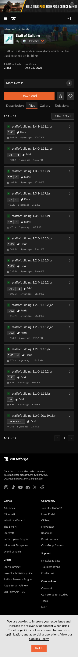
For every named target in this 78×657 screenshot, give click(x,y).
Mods (25, 29)
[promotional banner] (39, 6)
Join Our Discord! (51, 508)
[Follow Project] (70, 96)
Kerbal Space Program (16, 539)
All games (9, 508)
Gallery (45, 106)
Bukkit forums (49, 539)
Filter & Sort (63, 116)
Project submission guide (18, 573)
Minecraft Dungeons (16, 545)
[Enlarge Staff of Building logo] (9, 39)
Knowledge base (50, 560)
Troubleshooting (50, 567)
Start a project (12, 567)
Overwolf (46, 588)
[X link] (35, 487)
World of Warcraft (14, 520)
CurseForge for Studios (54, 594)
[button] (39, 131)
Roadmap (46, 533)
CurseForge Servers (52, 545)
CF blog (45, 520)
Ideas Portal (48, 514)
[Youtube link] (20, 487)
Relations (62, 106)
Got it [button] (39, 648)
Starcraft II (10, 533)
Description (15, 106)
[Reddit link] (42, 487)
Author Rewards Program (18, 579)
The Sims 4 (10, 527)
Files (31, 106)
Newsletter (47, 527)
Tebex (44, 601)
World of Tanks (12, 551)
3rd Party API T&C (14, 592)
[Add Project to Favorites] (60, 96)
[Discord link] (27, 487)
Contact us (47, 573)
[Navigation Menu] (6, 18)
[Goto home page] (14, 18)
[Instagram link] (6, 487)
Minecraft (10, 29)
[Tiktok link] (13, 487)
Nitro (44, 607)
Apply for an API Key (16, 585)
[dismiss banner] (72, 4)
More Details (14, 83)
